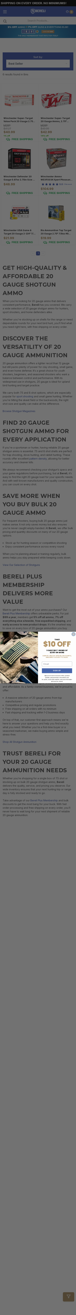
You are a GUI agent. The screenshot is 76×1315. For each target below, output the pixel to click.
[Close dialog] (73, 634)
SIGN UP (57, 671)
